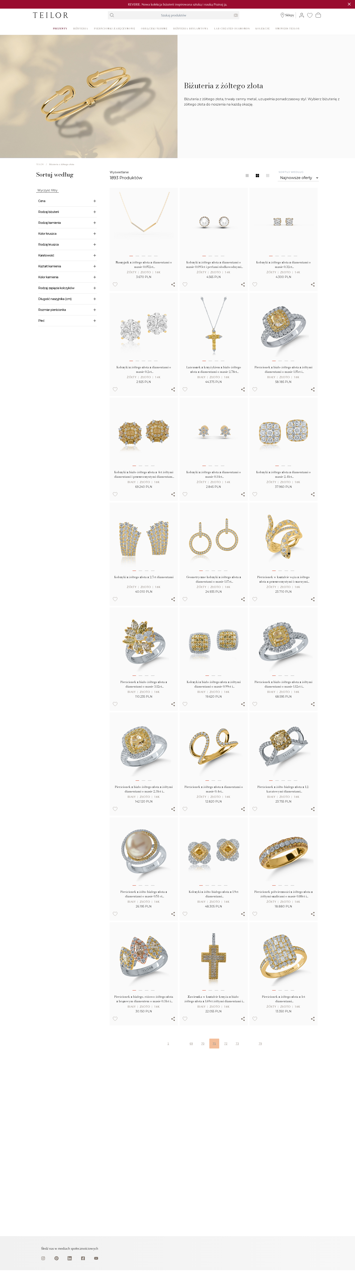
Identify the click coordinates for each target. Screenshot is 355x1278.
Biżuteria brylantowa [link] (190, 28)
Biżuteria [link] (80, 28)
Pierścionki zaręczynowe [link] (114, 28)
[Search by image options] (235, 15)
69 (191, 1043)
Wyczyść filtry (47, 190)
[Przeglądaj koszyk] (318, 15)
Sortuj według (291, 171)
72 (225, 1043)
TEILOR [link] (40, 164)
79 (260, 1043)
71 (214, 1043)
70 (202, 1043)
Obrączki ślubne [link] (154, 28)
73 (237, 1043)
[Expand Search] (112, 15)
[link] (50, 15)
